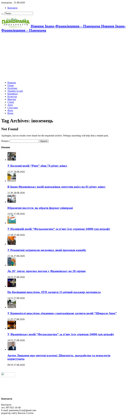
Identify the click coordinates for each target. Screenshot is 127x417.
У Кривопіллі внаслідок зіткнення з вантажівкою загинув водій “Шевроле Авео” (62, 313)
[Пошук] (2, 14)
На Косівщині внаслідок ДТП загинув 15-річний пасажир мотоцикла (54, 292)
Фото (10, 110)
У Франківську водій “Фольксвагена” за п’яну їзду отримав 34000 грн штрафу (60, 334)
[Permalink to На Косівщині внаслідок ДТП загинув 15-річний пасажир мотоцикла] (11, 286)
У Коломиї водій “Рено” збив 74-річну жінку (37, 165)
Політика (12, 88)
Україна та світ (15, 91)
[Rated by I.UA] (8, 376)
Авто (10, 105)
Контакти (12, 7)
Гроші (10, 85)
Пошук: (5, 141)
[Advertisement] (63, 57)
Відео (10, 113)
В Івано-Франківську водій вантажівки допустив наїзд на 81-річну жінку (56, 186)
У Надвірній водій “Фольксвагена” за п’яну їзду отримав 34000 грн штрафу (58, 229)
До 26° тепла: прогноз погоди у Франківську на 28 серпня (46, 271)
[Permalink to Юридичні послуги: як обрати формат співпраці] (11, 202)
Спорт (10, 102)
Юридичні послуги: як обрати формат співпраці (40, 208)
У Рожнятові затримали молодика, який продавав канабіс (46, 250)
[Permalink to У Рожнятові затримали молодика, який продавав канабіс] (11, 244)
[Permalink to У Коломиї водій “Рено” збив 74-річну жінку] (11, 159)
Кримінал (12, 93)
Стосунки (12, 107)
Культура (12, 96)
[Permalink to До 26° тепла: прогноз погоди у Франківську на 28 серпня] (11, 265)
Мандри (11, 99)
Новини (11, 82)
